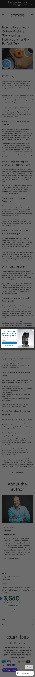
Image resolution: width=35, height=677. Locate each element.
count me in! (9, 343)
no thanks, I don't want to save (9, 345)
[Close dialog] (33, 330)
